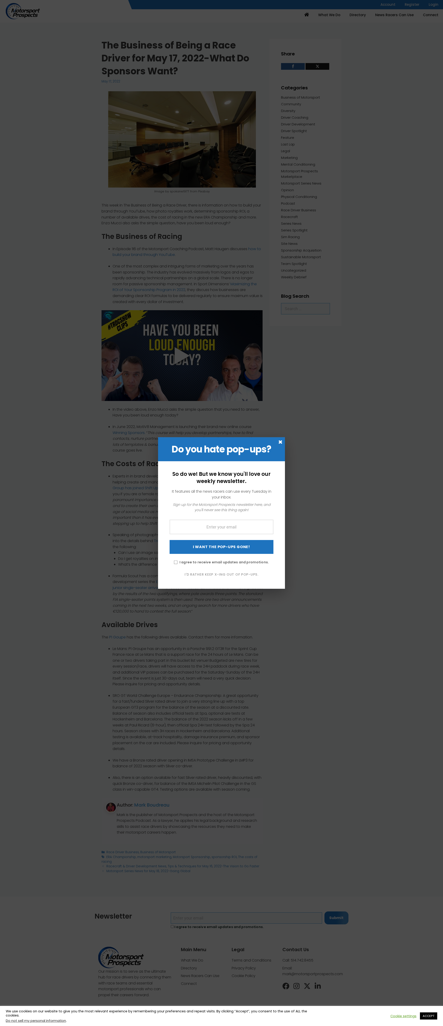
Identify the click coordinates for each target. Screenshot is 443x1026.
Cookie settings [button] (403, 1016)
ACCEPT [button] (428, 1016)
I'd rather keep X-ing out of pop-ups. (221, 574)
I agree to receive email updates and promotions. (224, 562)
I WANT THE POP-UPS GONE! (221, 546)
